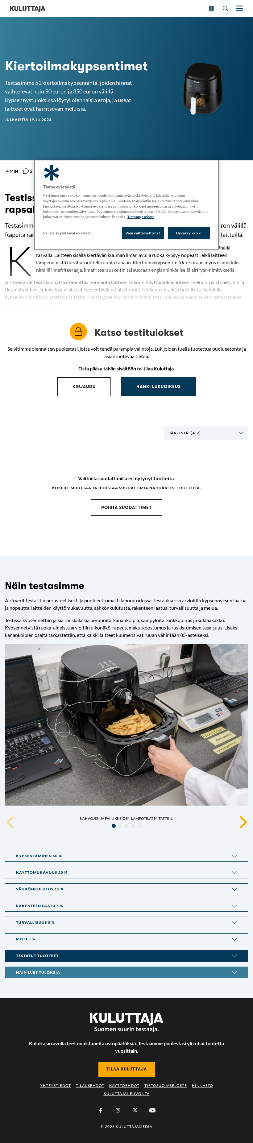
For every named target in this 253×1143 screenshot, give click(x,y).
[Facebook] (100, 1110)
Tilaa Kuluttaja (126, 1069)
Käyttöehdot (124, 1085)
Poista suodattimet (126, 507)
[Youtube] (152, 1110)
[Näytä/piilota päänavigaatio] (238, 8)
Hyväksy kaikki (189, 233)
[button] (126, 855)
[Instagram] (117, 1110)
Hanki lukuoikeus (158, 386)
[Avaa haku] (226, 8)
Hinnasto (202, 1085)
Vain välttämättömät (143, 233)
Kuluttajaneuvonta (127, 1093)
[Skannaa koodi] (212, 8)
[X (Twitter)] (135, 1110)
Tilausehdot (90, 1085)
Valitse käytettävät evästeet (67, 233)
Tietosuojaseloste (165, 1085)
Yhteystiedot (55, 1085)
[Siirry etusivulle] (27, 8)
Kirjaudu (84, 386)
